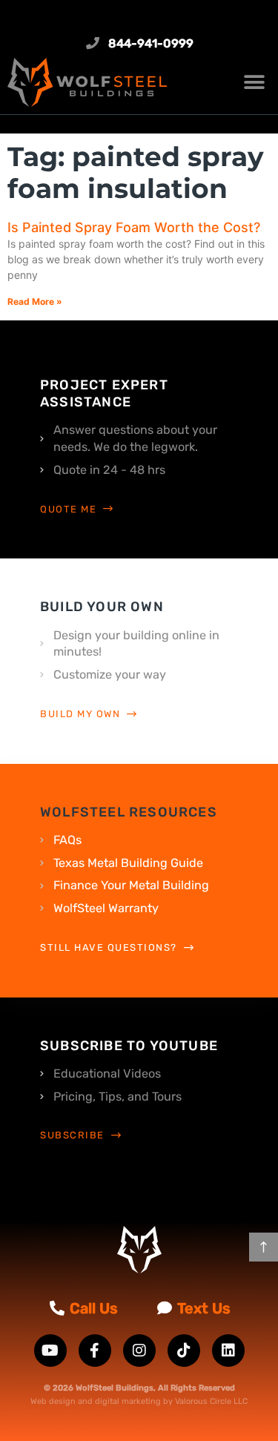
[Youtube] (50, 1350)
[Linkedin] (228, 1350)
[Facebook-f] (95, 1350)
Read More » (34, 301)
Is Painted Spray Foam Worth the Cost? (133, 227)
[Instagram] (139, 1350)
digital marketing (128, 1401)
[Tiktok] (184, 1350)
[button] (254, 82)
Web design (53, 1401)
